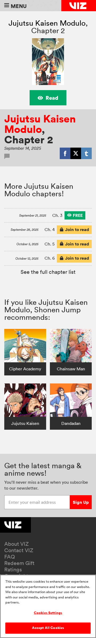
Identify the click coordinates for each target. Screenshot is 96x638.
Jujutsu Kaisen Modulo (47, 23)
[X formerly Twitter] (75, 153)
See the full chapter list (48, 272)
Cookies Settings (48, 612)
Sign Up (81, 502)
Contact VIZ (18, 550)
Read (52, 97)
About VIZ (16, 544)
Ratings (13, 569)
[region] (48, 606)
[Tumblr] (86, 153)
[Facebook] (65, 153)
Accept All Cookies (48, 627)
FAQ (9, 557)
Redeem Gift (19, 563)
